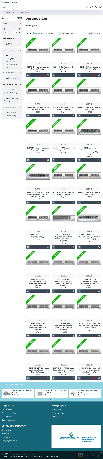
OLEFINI (38, 64)
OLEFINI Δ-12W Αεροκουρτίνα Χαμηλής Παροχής (89, 193)
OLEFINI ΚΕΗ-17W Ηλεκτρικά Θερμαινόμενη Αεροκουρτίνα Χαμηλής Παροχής (89, 370)
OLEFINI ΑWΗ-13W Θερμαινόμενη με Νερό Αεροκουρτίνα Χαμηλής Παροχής (89, 151)
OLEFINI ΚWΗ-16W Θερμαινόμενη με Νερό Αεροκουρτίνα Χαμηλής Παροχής (89, 282)
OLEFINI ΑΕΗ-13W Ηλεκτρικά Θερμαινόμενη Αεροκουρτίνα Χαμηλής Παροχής (38, 194)
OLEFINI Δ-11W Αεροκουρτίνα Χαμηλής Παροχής (64, 193)
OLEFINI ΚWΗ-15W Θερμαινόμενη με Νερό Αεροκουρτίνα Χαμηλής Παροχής (63, 282)
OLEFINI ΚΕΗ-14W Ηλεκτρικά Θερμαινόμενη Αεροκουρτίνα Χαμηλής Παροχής (89, 325)
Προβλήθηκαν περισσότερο (12, 384)
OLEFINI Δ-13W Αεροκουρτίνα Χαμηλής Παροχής (38, 236)
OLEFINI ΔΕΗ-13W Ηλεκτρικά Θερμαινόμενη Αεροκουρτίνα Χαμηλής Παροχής (89, 237)
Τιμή (5, 23)
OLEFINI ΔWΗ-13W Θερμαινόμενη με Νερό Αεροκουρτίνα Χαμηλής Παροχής (63, 238)
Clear (20, 18)
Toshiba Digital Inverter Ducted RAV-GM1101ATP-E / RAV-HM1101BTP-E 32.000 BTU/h (22, 390)
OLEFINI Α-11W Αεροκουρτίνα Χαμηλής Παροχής (89, 108)
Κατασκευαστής (8, 39)
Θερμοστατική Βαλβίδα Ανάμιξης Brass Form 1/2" (89, 390)
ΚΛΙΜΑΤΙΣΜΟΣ (11, 12)
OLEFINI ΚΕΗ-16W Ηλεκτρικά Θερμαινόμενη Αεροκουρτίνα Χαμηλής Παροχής (63, 370)
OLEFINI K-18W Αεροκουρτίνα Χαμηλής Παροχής (63, 108)
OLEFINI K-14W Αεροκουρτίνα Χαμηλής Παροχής (38, 68)
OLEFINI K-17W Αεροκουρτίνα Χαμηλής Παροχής (38, 108)
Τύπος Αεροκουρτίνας (11, 50)
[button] (50, 399)
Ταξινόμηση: (61, 33)
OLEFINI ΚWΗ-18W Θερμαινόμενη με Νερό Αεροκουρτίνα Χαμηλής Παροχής (63, 327)
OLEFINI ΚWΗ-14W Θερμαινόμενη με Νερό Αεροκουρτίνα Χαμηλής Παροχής (38, 282)
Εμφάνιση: (92, 33)
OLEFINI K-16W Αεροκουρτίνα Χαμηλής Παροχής (89, 68)
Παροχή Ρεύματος (9, 107)
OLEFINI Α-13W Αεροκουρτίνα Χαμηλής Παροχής (64, 149)
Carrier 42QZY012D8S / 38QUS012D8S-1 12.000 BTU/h (56, 390)
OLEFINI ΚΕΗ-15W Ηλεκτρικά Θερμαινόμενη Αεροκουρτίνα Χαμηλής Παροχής (38, 370)
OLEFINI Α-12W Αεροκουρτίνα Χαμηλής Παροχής (38, 149)
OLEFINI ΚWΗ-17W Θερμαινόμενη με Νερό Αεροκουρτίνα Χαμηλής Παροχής (38, 327)
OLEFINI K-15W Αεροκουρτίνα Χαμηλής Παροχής (63, 68)
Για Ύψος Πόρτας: (9, 73)
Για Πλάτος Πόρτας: (10, 84)
